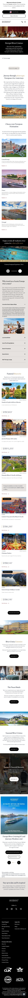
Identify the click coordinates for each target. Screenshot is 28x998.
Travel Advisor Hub (6, 935)
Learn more (13, 656)
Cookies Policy (5, 962)
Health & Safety (5, 931)
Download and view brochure (13, 852)
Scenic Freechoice (6, 348)
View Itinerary (4, 415)
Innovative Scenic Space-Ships (9, 304)
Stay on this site (14, 16)
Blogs (16, 926)
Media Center (5, 953)
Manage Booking (5, 926)
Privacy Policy (5, 960)
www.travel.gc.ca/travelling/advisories (18, 993)
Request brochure (13, 856)
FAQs (3, 928)
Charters (4, 948)
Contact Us (4, 924)
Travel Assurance (5, 938)
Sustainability (5, 955)
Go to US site (15, 12)
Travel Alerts (4, 933)
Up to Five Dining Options (8, 343)
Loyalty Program (5, 946)
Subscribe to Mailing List (20, 928)
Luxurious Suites (6, 337)
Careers (3, 951)
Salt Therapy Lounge (7, 359)
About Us (4, 944)
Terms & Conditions (6, 957)
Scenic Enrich (5, 354)
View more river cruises (14, 612)
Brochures (17, 924)
